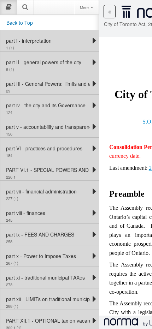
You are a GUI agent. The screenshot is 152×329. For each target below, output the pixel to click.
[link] (48, 40)
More (85, 7)
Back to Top (19, 22)
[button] (110, 11)
